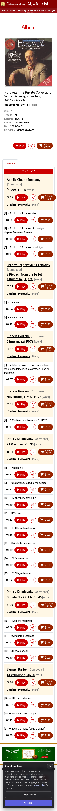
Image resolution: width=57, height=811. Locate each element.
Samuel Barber (17, 669)
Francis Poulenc (18, 336)
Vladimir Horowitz (16, 104)
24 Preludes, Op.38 (20, 444)
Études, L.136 (16, 190)
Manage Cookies (28, 794)
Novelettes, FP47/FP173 (24, 397)
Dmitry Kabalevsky (20, 439)
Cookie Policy (39, 785)
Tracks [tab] (10, 163)
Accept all (28, 803)
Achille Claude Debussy (23, 180)
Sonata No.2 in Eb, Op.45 (24, 597)
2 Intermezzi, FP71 (20, 342)
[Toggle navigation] (52, 3)
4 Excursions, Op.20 (21, 675)
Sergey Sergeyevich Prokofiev (28, 265)
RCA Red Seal (21, 122)
